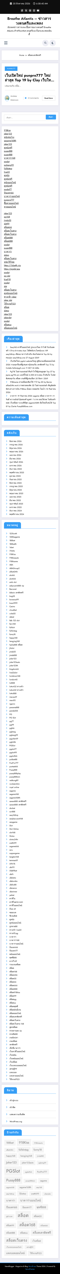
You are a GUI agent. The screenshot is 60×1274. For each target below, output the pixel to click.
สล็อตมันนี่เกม (15, 1009)
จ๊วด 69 (12, 909)
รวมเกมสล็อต (14, 964)
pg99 (11, 724)
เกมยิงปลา (13, 1037)
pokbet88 (13, 759)
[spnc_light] (52, 43)
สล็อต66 (8, 227)
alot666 (12, 578)
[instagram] (34, 10)
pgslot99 (13, 752)
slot (5, 286)
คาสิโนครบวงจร (16, 902)
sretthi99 (12, 843)
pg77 (11, 721)
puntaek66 (13, 766)
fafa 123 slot (14, 620)
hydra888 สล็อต (16, 644)
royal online (14, 787)
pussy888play (15, 773)
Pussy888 (13, 769)
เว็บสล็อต (13, 1062)
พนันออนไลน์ (14, 954)
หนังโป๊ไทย (9, 262)
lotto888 (12, 693)
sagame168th (10, 140)
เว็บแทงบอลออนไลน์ (17, 1065)
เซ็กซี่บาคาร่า (15, 1048)
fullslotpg (8, 168)
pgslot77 (8, 189)
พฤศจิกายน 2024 (16, 514)
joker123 (8, 133)
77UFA (12, 550)
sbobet (12, 808)
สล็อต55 (12, 978)
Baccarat (12, 589)
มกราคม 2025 (15, 507)
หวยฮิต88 (13, 1034)
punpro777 (9, 199)
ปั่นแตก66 (9, 192)
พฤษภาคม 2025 (16, 493)
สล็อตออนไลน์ (10, 328)
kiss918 (7, 279)
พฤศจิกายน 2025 (16, 472)
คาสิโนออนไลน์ (15, 905)
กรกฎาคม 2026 (16, 444)
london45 (13, 679)
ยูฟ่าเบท (9, 1216)
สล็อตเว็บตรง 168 (16, 1023)
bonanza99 (14, 599)
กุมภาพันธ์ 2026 (16, 462)
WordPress (32, 1266)
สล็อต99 (12, 996)
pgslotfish (13, 756)
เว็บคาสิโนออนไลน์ (17, 1051)
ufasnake (47, 1194)
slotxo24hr (13, 839)
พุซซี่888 (13, 957)
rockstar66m (14, 783)
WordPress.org (16, 1121)
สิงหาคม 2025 (15, 483)
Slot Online (14, 829)
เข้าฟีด (12, 1107)
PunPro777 (11, 69)
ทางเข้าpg (13, 933)
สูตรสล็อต (13, 1027)
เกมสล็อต (13, 1041)
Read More (48, 98)
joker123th (13, 665)
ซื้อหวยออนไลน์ (11, 203)
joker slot (8, 300)
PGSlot (12, 745)
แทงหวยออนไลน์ (16, 1075)
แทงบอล (12, 1072)
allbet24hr (13, 571)
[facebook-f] (22, 10)
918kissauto (14, 557)
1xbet (11, 547)
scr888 (12, 811)
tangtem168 (14, 856)
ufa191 (12, 867)
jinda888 (13, 655)
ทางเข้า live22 (15, 929)
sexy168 (39, 1187)
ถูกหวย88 (13, 926)
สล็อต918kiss (14, 992)
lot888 (12, 683)
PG (10, 714)
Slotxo (12, 836)
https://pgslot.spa (12, 268)
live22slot (13, 672)
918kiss (7, 130)
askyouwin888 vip (16, 585)
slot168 (12, 832)
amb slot (12, 582)
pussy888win (14, 776)
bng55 (12, 596)
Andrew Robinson (14, 98)
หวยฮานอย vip (15, 1030)
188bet (12, 540)
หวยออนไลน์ (10, 206)
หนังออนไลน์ (10, 182)
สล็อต (6, 307)
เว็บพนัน (12, 1055)
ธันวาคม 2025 (15, 469)
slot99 (6, 223)
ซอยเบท (12, 912)
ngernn (12, 703)
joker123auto (14, 662)
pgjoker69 (13, 738)
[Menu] (5, 42)
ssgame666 (14, 846)
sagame (12, 790)
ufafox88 (12, 884)
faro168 (12, 623)
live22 (7, 172)
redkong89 (13, 780)
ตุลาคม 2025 (15, 476)
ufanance (13, 888)
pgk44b (12, 742)
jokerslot (7, 317)
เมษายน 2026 (15, 455)
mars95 (12, 700)
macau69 (13, 697)
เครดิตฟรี (13, 1044)
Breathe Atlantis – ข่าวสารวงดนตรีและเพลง (29, 21)
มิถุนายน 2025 (15, 489)
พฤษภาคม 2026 (16, 451)
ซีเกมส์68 (13, 915)
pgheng (12, 731)
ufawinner (13, 891)
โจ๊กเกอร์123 (10, 303)
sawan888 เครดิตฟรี (17, 801)
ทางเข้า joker (10, 296)
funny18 (12, 634)
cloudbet (13, 610)
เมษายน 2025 (15, 496)
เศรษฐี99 (13, 1068)
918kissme (13, 561)
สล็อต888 (8, 237)
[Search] (45, 43)
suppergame (14, 853)
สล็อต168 (13, 971)
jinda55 (7, 220)
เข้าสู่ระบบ (14, 1100)
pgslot (6, 161)
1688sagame (14, 536)
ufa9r (11, 874)
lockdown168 (14, 676)
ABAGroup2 (14, 568)
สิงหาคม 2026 (15, 441)
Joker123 (12, 658)
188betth (12, 544)
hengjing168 (14, 641)
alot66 (12, 575)
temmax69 (13, 860)
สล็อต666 (13, 985)
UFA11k (12, 863)
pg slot (7, 275)
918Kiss (12, 554)
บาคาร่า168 (9, 158)
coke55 (12, 613)
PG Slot (12, 717)
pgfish (11, 728)
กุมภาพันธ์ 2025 (16, 503)
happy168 (13, 637)
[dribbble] (30, 10)
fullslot (12, 627)
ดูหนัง (6, 175)
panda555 (13, 710)
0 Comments (33, 98)
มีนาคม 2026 (15, 458)
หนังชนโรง (9, 137)
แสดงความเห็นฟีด (17, 1114)
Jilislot (11, 648)
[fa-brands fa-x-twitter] (26, 10)
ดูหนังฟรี (8, 147)
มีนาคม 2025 (15, 500)
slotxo (6, 255)
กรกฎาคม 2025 (16, 486)
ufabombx (13, 881)
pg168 (7, 216)
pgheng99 (9, 165)
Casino (12, 606)
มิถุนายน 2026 (15, 448)
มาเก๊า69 (13, 961)
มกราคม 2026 (15, 465)
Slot (11, 825)
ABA (11, 564)
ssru (11, 849)
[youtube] (38, 10)
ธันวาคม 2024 (15, 510)
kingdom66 (14, 669)
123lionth (13, 533)
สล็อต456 (13, 975)
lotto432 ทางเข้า (16, 686)
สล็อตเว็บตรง (10, 230)
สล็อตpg (12, 999)
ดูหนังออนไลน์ (10, 293)
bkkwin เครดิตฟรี (16, 592)
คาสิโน (12, 898)
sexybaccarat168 (16, 818)
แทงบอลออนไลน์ (15, 1253)
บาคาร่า (8, 251)
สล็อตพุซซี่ (13, 1006)
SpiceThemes (30, 1269)
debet (11, 617)
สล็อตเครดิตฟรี (15, 1016)
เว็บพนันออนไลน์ (16, 1058)
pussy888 (8, 151)
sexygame (13, 822)
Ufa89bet (13, 870)
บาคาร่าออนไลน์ (12, 196)
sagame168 (14, 794)
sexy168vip (13, 815)
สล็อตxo (7, 324)
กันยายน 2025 (15, 479)
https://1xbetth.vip (12, 265)
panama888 (14, 707)
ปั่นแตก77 (13, 950)
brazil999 (13, 603)
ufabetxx (12, 877)
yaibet (11, 895)
